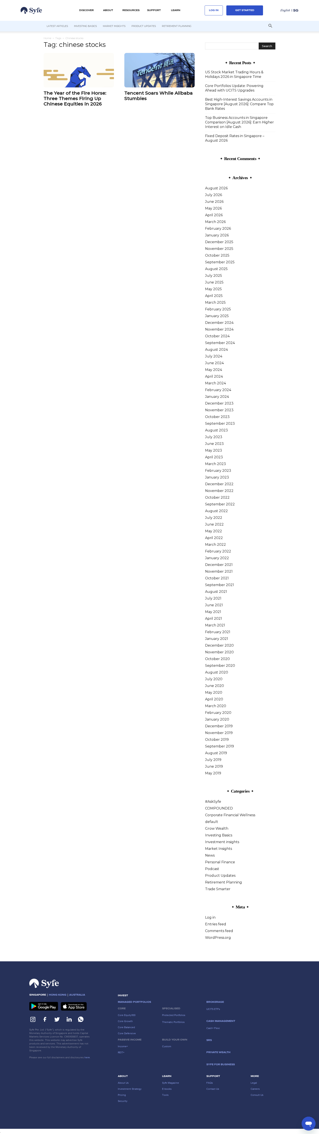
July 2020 (213, 679)
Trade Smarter (217, 889)
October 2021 (217, 578)
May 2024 (213, 370)
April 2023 (214, 457)
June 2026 (214, 202)
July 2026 (213, 195)
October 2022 (217, 497)
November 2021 (219, 571)
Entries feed (215, 924)
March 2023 (215, 464)
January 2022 (217, 558)
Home (47, 38)
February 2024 (218, 390)
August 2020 (216, 672)
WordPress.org (218, 938)
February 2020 (218, 713)
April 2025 (214, 296)
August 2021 (216, 592)
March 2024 (215, 383)
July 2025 (213, 276)
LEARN (175, 10)
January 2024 (217, 397)
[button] (86, 10)
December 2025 (219, 242)
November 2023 (219, 410)
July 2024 (213, 356)
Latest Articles (57, 26)
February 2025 (218, 309)
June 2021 (214, 605)
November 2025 (219, 249)
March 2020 (215, 706)
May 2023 (213, 450)
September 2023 (220, 423)
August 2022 (216, 511)
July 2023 (213, 437)
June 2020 (214, 686)
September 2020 (220, 666)
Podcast (212, 869)
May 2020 (213, 692)
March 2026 (215, 222)
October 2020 (217, 659)
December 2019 (219, 726)
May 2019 (213, 773)
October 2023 (217, 417)
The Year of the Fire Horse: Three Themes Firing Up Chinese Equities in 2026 (75, 98)
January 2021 (216, 639)
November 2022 (219, 491)
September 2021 (219, 585)
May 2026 (213, 208)
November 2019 (219, 733)
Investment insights (222, 842)
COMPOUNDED (219, 808)
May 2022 (213, 531)
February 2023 (218, 471)
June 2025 (214, 282)
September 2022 (220, 504)
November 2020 (219, 652)
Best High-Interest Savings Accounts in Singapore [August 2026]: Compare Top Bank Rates (239, 104)
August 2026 (216, 188)
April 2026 (214, 215)
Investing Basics (85, 26)
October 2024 (217, 336)
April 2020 (214, 699)
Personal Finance (220, 862)
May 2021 (213, 612)
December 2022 (219, 484)
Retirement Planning (176, 26)
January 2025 (217, 316)
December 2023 (219, 403)
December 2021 (219, 565)
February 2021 (217, 632)
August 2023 (216, 430)
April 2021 (213, 618)
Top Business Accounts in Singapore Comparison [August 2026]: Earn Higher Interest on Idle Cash (239, 122)
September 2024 (220, 343)
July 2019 (213, 760)
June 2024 (214, 363)
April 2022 (214, 538)
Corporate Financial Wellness (230, 815)
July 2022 (213, 518)
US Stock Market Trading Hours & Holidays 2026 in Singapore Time (234, 74)
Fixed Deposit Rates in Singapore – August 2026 (234, 138)
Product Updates (144, 26)
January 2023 (217, 477)
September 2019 (219, 746)
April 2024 (214, 376)
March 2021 (215, 625)
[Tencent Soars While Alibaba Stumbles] (159, 70)
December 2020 (219, 645)
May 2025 (213, 289)
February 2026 (218, 228)
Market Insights (114, 26)
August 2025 (216, 269)
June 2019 (214, 766)
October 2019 (217, 739)
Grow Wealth (216, 828)
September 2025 (220, 262)
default (211, 822)
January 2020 (217, 719)
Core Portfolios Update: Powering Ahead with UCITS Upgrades (234, 88)
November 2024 (219, 329)
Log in (210, 917)
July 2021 (213, 598)
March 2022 (215, 544)
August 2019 (216, 753)
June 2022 (214, 524)
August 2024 (216, 349)
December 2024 (219, 323)
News (210, 855)
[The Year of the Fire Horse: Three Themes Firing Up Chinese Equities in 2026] (79, 70)
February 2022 (218, 551)
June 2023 (214, 444)
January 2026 (217, 235)
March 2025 (215, 302)
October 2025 (217, 255)
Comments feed (219, 931)
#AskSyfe (213, 802)
